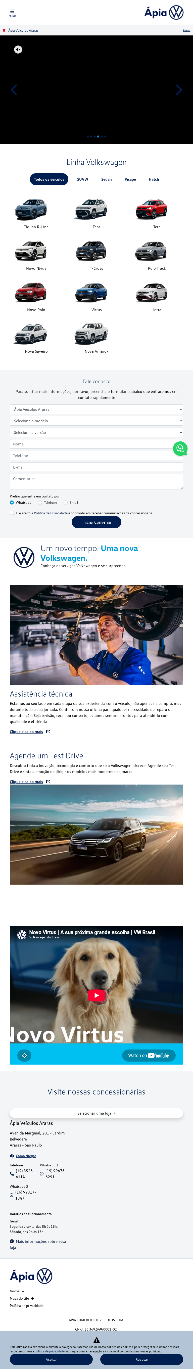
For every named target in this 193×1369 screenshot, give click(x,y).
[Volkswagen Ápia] (164, 12)
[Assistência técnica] (96, 635)
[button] (14, 89)
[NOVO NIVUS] (96, 89)
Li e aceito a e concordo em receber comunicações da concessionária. (84, 513)
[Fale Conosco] (180, 449)
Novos (14, 1291)
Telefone (50, 502)
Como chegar (26, 1156)
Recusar (141, 1359)
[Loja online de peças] (96, 835)
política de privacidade (50, 1351)
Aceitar (51, 1359)
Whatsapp (23, 502)
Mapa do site (19, 1298)
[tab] (49, 179)
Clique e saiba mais (26, 731)
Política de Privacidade (51, 513)
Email (74, 502)
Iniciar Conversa (96, 522)
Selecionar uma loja (94, 1113)
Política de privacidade (26, 1305)
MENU (12, 15)
